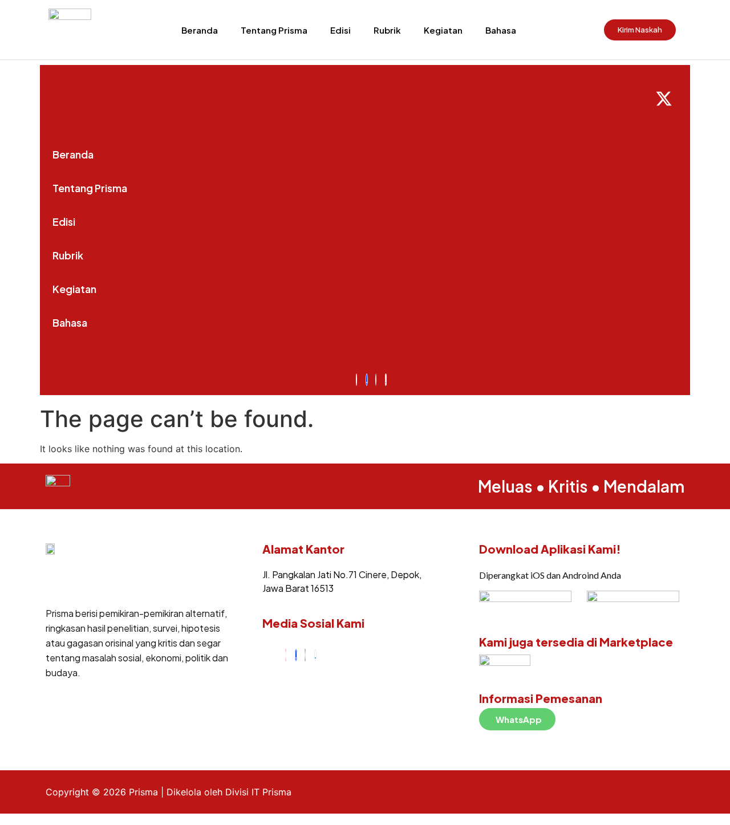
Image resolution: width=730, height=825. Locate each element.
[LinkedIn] (315, 655)
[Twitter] (305, 655)
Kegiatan (443, 30)
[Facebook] (296, 655)
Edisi (340, 30)
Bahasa (500, 30)
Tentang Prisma (274, 30)
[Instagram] (285, 655)
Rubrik (387, 30)
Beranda (199, 30)
